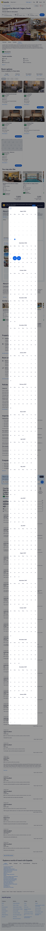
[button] (35, 218)
